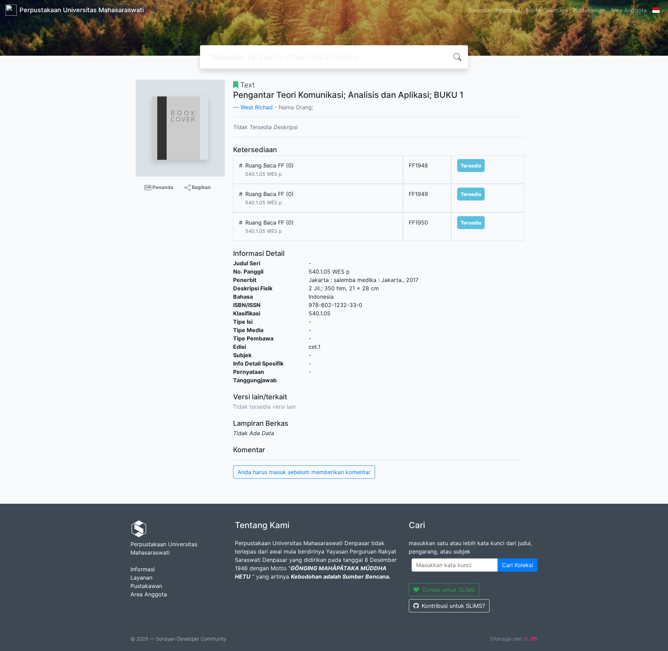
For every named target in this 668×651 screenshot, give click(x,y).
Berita (533, 10)
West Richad (256, 107)
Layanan (141, 577)
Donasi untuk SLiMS (448, 589)
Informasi (507, 10)
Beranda (479, 10)
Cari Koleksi (517, 565)
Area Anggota (628, 10)
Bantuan (556, 10)
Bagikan (201, 187)
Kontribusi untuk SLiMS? (453, 605)
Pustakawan (589, 10)
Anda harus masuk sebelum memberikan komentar (304, 472)
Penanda (162, 187)
